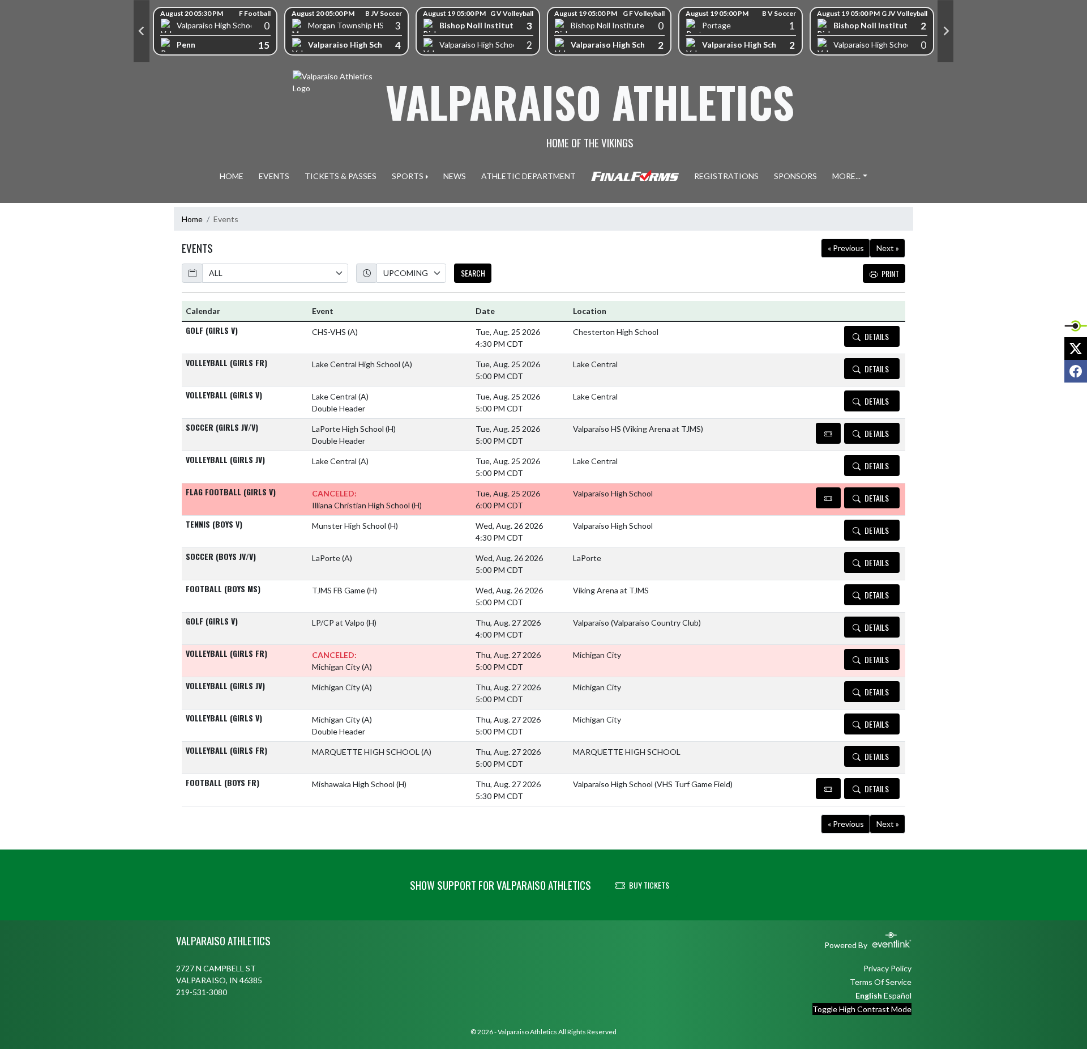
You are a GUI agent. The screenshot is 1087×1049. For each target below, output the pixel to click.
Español (897, 995)
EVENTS (274, 176)
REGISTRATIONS (726, 176)
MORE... (846, 176)
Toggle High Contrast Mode (861, 1009)
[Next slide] (945, 31)
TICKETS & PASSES (340, 176)
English (868, 995)
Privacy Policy (887, 968)
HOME (231, 176)
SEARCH (473, 273)
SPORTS (407, 176)
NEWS (454, 176)
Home (192, 219)
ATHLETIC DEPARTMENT (528, 176)
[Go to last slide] (141, 31)
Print (890, 273)
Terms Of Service (880, 982)
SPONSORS (795, 176)
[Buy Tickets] (828, 433)
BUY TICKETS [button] (649, 885)
